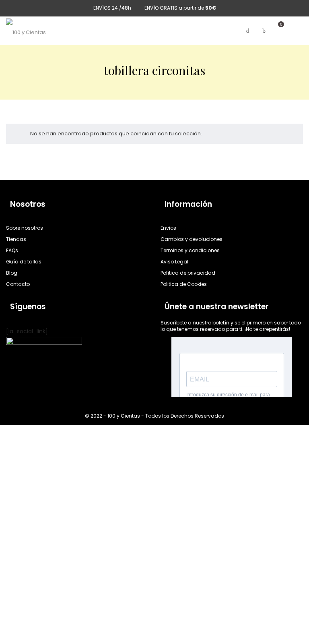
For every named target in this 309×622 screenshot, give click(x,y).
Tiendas (16, 239)
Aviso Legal (174, 261)
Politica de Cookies (184, 284)
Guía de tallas (23, 261)
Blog (11, 272)
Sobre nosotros (24, 227)
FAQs (12, 250)
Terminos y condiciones (190, 250)
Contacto (18, 284)
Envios (168, 227)
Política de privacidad (188, 272)
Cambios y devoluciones (191, 239)
